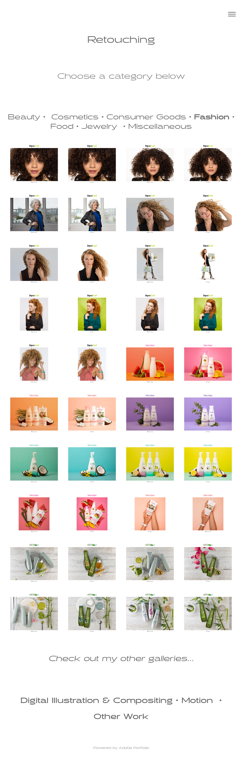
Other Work (121, 717)
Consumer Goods (146, 117)
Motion (197, 701)
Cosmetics (75, 117)
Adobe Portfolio (134, 748)
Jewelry (99, 126)
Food (61, 126)
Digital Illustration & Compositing (96, 701)
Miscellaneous (160, 126)
